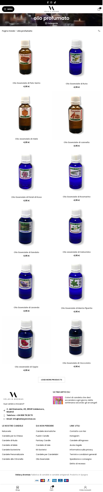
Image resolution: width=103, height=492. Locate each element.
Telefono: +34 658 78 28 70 (20, 415)
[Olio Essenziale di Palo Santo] (26, 58)
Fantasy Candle (43, 440)
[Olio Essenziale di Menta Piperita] (76, 283)
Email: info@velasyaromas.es (21, 419)
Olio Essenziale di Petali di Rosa (26, 197)
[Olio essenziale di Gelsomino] (76, 227)
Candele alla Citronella (12, 459)
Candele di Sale (43, 445)
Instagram (74, 436)
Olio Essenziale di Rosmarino (77, 196)
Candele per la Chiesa (12, 436)
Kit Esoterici (41, 449)
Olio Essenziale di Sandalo (26, 252)
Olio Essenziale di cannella (76, 142)
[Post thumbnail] (58, 400)
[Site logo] (51, 9)
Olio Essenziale (42, 459)
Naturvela (6, 431)
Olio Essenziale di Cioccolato (76, 363)
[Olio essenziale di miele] (26, 113)
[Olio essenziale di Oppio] (26, 340)
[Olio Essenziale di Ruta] (76, 58)
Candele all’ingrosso (79, 440)
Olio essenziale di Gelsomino (77, 252)
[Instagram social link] (51, 2)
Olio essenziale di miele (26, 139)
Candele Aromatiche (46, 431)
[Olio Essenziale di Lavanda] (26, 282)
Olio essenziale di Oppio (26, 366)
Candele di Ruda (9, 440)
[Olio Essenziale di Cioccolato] (76, 338)
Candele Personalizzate (13, 454)
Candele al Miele (9, 445)
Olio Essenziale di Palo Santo (26, 83)
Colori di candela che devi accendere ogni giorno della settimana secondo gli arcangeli (81, 400)
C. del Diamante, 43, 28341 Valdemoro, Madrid (26, 410)
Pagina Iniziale (8, 31)
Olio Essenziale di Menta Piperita (76, 308)
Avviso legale (76, 445)
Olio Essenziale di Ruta (76, 83)
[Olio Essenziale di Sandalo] (26, 227)
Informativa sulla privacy (81, 449)
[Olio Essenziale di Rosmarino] (76, 172)
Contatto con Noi (78, 431)
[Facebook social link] (47, 2)
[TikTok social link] (55, 2)
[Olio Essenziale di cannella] (76, 115)
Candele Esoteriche (11, 449)
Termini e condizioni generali (83, 454)
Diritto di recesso (77, 463)
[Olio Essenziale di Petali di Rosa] (26, 172)
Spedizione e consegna (80, 459)
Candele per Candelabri (47, 454)
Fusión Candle (42, 436)
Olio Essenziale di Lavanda (26, 307)
